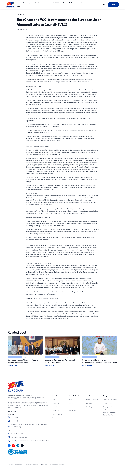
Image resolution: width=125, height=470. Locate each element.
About (17, 3)
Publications (73, 3)
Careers (19, 6)
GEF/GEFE (55, 3)
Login (113, 5)
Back (22, 14)
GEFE (71, 403)
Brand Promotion (87, 3)
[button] (100, 5)
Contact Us (55, 403)
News (65, 3)
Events (46, 3)
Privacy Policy (107, 403)
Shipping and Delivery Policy (109, 408)
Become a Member (92, 399)
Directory (89, 407)
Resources (72, 410)
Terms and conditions (110, 399)
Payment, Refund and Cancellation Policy (109, 414)
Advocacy (26, 3)
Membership (36, 3)
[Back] (18, 14)
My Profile (89, 403)
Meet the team (57, 407)
